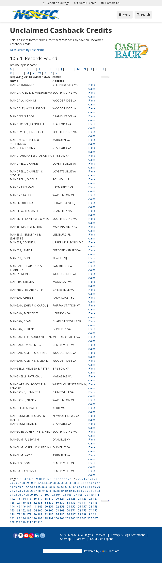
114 (23, 498)
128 (12, 502)
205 (84, 518)
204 (78, 518)
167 (51, 510)
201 (62, 518)
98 (27, 494)
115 (28, 498)
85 (66, 491)
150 (45, 506)
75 (27, 491)
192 (12, 518)
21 (83, 479)
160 (12, 510)
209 (17, 522)
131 (28, 502)
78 (39, 491)
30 (31, 483)
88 (78, 491)
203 (73, 518)
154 (67, 506)
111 (96, 494)
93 (98, 491)
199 (51, 518)
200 (56, 518)
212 (34, 522)
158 (89, 506)
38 (62, 483)
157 (84, 506)
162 (23, 510)
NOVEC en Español (102, 539)
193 (17, 518)
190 (89, 514)
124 (78, 498)
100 (36, 494)
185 (62, 514)
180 (34, 514)
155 (73, 506)
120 (56, 498)
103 (52, 494)
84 (62, 491)
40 (70, 483)
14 (55, 479)
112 (12, 498)
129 (17, 502)
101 (41, 494)
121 (62, 498)
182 (45, 514)
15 (59, 479)
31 (35, 483)
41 (74, 483)
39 (66, 483)
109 (85, 494)
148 (34, 506)
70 (98, 487)
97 (23, 494)
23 (91, 479)
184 (56, 514)
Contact (112, 3)
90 (86, 491)
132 (34, 502)
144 (12, 506)
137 (62, 502)
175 (95, 510)
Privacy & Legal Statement (128, 535)
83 (58, 491)
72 (15, 491)
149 (40, 506)
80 (47, 491)
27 (19, 483)
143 (95, 502)
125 (84, 498)
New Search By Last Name (27, 50)
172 (78, 510)
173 (84, 510)
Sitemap (65, 539)
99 (31, 494)
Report (57, 3)
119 (51, 498)
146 (23, 506)
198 (45, 518)
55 (39, 487)
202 (67, 518)
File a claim (91, 86)
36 (55, 483)
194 (23, 518)
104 (58, 494)
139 (73, 502)
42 (78, 483)
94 (11, 494)
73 (19, 491)
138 (67, 502)
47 (98, 483)
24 (95, 479)
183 (51, 514)
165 (40, 510)
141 (84, 502)
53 (31, 487)
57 (47, 487)
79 (43, 491)
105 (63, 494)
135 (51, 502)
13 (52, 479)
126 (89, 498)
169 (62, 510)
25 (11, 483)
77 (35, 491)
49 (15, 487)
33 (43, 483)
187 (73, 514)
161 (17, 510)
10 (40, 479)
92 (94, 491)
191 (95, 514)
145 (17, 506)
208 (12, 522)
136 (56, 502)
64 (74, 487)
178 (23, 514)
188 (78, 514)
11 (44, 479)
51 (23, 487)
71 (11, 491)
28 (23, 483)
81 (51, 491)
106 (69, 494)
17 (67, 479)
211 (28, 522)
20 (79, 479)
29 (27, 483)
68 (90, 487)
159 (95, 506)
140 (78, 502)
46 (94, 483)
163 (28, 510)
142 (89, 502)
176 (12, 514)
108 (80, 494)
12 (48, 479)
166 (45, 510)
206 (89, 518)
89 (82, 491)
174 (89, 510)
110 (91, 494)
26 (15, 483)
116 (34, 498)
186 (67, 514)
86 (70, 491)
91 (90, 491)
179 (28, 514)
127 (95, 498)
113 (17, 498)
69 (94, 487)
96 (19, 494)
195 (28, 518)
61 (62, 487)
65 (78, 487)
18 (71, 479)
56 (43, 487)
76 (31, 491)
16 (63, 479)
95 (15, 494)
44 (86, 483)
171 (73, 510)
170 (67, 510)
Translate (113, 551)
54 (35, 487)
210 (23, 522)
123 (73, 498)
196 (34, 518)
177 (17, 514)
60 (58, 487)
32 (39, 483)
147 (28, 506)
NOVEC (87, 3)
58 (51, 487)
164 (34, 510)
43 (82, 483)
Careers (80, 539)
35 (51, 483)
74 (23, 491)
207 (95, 518)
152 (56, 506)
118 (45, 498)
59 (55, 487)
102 (47, 494)
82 (55, 491)
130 (23, 502)
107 (74, 494)
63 (70, 487)
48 (11, 487)
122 (67, 498)
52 (27, 487)
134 (45, 502)
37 (58, 483)
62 (66, 487)
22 (87, 479)
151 (51, 506)
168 (56, 510)
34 (47, 483)
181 (40, 514)
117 (40, 498)
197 (40, 518)
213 (40, 522)
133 (40, 502)
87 (74, 491)
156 (78, 506)
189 (84, 514)
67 (86, 487)
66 (82, 487)
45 (90, 483)
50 (19, 487)
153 (62, 506)
